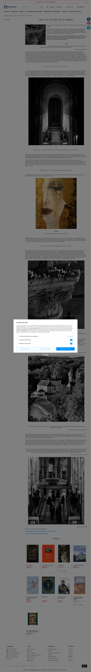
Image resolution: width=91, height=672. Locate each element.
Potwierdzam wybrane (25, 348)
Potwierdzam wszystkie (65, 348)
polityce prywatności (33, 328)
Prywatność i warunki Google (22, 329)
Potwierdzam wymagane (45, 348)
